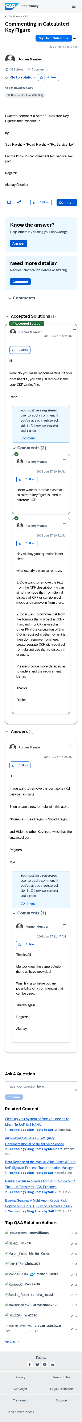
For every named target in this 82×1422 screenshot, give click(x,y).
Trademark (20, 1400)
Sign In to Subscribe (54, 38)
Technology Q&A (18, 16)
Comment (67, 202)
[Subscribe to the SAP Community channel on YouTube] (44, 1364)
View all (10, 1342)
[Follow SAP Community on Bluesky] (37, 1364)
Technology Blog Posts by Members (35, 1149)
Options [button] (74, 38)
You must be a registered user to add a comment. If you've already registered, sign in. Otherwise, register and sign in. (39, 420)
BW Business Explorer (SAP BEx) (25, 95)
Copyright (20, 1389)
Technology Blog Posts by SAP (31, 1129)
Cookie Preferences (20, 1412)
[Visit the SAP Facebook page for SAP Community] (29, 1364)
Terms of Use (61, 1377)
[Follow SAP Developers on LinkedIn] (52, 1364)
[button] (41, 77)
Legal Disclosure (61, 1389)
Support (61, 1400)
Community (29, 6)
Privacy (20, 1377)
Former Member (30, 59)
